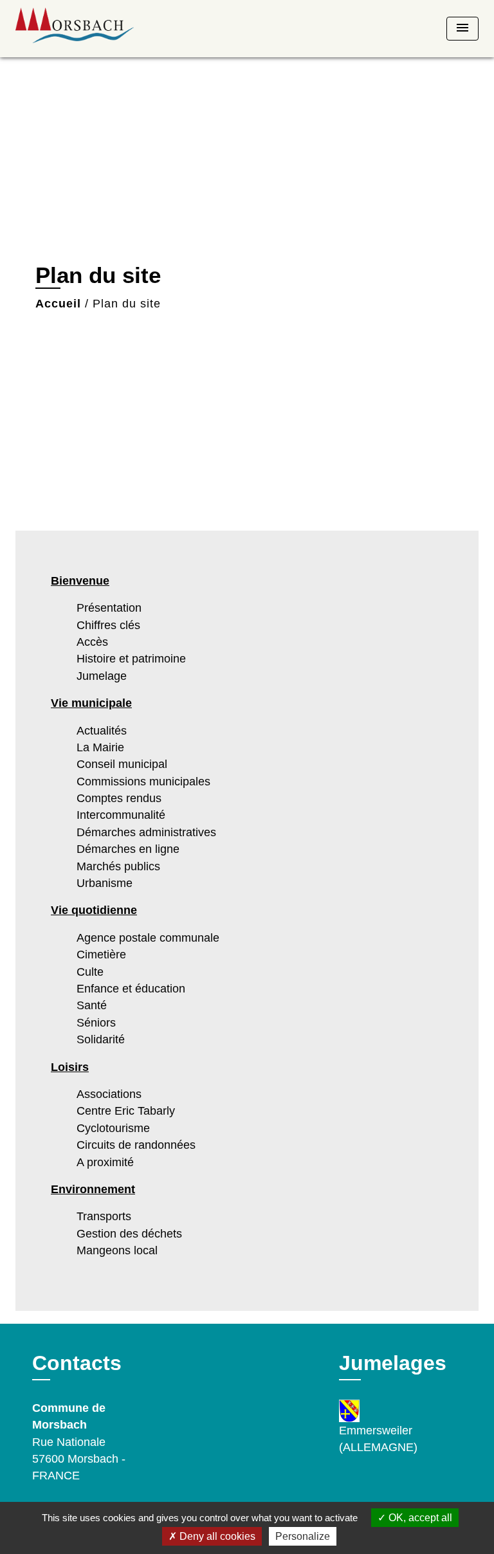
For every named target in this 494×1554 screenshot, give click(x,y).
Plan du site (127, 303)
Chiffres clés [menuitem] (108, 625)
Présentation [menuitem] (109, 607)
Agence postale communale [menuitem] (148, 937)
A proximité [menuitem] (105, 1162)
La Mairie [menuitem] (100, 747)
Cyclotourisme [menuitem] (113, 1128)
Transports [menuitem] (104, 1216)
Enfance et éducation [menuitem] (131, 988)
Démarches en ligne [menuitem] (128, 849)
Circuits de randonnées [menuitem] (136, 1144)
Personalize (302, 1536)
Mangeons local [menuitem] (117, 1250)
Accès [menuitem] (92, 641)
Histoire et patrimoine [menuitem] (131, 658)
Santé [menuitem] (92, 1005)
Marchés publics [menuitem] (118, 866)
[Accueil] (74, 29)
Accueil (58, 303)
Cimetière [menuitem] (101, 954)
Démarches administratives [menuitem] (146, 832)
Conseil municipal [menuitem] (122, 764)
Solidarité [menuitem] (101, 1039)
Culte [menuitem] (90, 971)
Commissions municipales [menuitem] (143, 781)
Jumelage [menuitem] (102, 676)
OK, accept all (419, 1517)
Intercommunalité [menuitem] (121, 815)
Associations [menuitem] (109, 1094)
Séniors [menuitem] (96, 1022)
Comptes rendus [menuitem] (119, 798)
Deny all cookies (216, 1536)
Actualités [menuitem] (102, 730)
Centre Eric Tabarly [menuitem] (126, 1110)
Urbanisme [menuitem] (105, 883)
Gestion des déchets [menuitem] (129, 1233)
